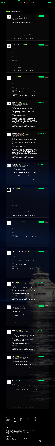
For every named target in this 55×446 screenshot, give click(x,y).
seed (12, 11)
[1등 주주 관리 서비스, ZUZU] (3, 2)
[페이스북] (6, 436)
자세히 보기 (46, 102)
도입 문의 (43, 417)
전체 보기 (8, 11)
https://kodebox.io (32, 430)
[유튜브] (10, 436)
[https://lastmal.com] (17, 188)
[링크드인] (7, 436)
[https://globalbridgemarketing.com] (24, 44)
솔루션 (21, 2)
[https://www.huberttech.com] (22, 16)
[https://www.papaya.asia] (17, 77)
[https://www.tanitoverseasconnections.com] (26, 251)
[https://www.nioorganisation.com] (21, 133)
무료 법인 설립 (32, 2)
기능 (18, 2)
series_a (17, 11)
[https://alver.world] (21, 222)
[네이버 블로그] (8, 436)
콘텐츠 (28, 2)
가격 (24, 2)
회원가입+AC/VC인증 (41, 102)
